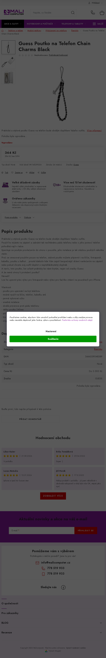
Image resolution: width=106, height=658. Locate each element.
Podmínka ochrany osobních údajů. (77, 320)
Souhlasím (53, 339)
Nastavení (51, 331)
